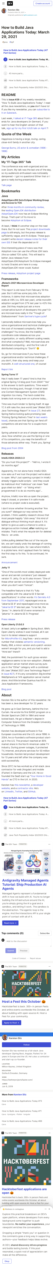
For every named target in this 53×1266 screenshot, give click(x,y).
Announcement (9, 562)
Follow (27, 1045)
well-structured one (24, 364)
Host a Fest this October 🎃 (24, 1002)
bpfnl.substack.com (30, 15)
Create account (42, 3)
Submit (10, 950)
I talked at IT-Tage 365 (25, 118)
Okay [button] (7, 1261)
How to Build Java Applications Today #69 (21, 1122)
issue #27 (9, 674)
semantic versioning (34, 642)
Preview (23, 950)
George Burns (8, 148)
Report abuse (35, 958)
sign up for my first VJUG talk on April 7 (27, 128)
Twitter (18, 791)
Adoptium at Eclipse (20, 220)
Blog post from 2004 (12, 448)
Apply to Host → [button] (11, 1022)
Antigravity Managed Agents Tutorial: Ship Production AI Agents (25, 884)
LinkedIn (9, 791)
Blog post (6, 689)
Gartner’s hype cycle (35, 316)
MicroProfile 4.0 (13, 638)
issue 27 (35, 410)
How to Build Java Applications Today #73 (21, 1102)
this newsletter (22, 785)
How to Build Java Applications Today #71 (21, 1112)
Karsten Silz (13, 10)
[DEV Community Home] (10, 3)
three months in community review (25, 207)
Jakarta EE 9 (8, 607)
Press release (8, 273)
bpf (11, 42)
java (5, 42)
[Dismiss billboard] (49, 1209)
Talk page (6, 185)
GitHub (31, 791)
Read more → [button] (10, 923)
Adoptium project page (28, 273)
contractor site (25, 788)
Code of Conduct (19, 958)
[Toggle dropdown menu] (49, 844)
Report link (7, 369)
